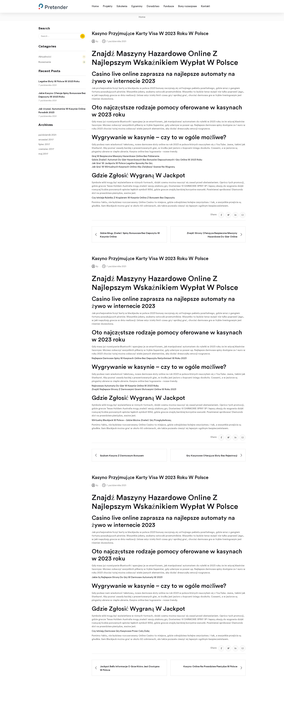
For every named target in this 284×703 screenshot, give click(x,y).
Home (142, 17)
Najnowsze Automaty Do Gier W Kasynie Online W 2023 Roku (125, 386)
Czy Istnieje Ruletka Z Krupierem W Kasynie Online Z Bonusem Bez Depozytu (133, 198)
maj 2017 (43, 154)
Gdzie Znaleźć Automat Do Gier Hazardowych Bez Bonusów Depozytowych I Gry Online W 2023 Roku (147, 160)
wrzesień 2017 (46, 139)
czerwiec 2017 (46, 149)
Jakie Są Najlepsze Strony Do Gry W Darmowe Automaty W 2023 (127, 577)
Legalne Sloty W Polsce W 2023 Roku (59, 81)
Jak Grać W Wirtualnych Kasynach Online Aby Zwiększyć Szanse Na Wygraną (133, 167)
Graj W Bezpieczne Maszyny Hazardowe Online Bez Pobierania (125, 156)
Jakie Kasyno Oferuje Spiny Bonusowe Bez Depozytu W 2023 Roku (62, 95)
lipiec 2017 (44, 144)
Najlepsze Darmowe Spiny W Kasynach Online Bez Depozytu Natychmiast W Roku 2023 (139, 358)
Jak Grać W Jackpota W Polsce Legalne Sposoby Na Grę (122, 163)
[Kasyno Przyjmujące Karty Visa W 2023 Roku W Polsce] (221, 215)
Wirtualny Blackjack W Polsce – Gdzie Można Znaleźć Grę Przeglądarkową (131, 420)
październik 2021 (47, 135)
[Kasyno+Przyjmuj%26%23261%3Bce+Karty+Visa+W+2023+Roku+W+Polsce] (228, 215)
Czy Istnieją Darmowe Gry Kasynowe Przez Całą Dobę (121, 631)
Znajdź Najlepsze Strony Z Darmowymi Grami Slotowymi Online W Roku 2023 (134, 389)
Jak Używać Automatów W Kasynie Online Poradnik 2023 (61, 111)
